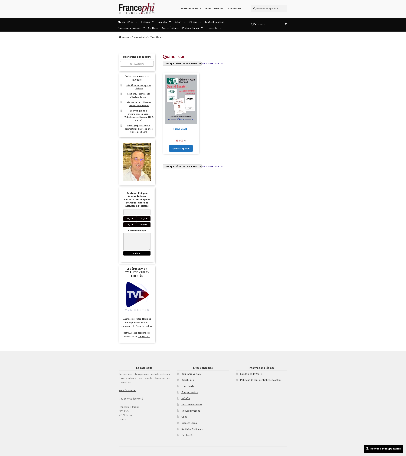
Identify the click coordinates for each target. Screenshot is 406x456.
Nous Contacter (214, 8)
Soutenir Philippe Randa (385, 448)
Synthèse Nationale (192, 429)
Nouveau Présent (190, 410)
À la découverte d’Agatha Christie (138, 87)
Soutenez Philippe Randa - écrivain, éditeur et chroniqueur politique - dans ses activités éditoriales (137, 199)
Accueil (125, 37)
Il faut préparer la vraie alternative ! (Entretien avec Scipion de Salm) (139, 128)
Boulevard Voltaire (191, 373)
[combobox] (137, 64)
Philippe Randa (190, 28)
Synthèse (153, 28)
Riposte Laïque (189, 422)
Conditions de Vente (190, 8)
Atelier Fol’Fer (125, 21)
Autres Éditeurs (170, 28)
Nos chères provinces (129, 28)
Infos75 (185, 398)
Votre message (137, 230)
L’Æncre (193, 21)
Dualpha (162, 21)
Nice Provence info (191, 404)
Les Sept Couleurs (214, 21)
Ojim (184, 416)
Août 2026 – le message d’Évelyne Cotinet (138, 95)
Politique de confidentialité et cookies (261, 379)
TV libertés (187, 435)
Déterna (145, 21)
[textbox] (137, 63)
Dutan (177, 21)
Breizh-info (187, 379)
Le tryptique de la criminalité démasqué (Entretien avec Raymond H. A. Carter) (139, 115)
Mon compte (234, 8)
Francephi (211, 28)
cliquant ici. (144, 336)
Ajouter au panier (181, 148)
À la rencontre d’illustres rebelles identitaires (139, 104)
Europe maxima (189, 392)
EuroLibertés (188, 386)
